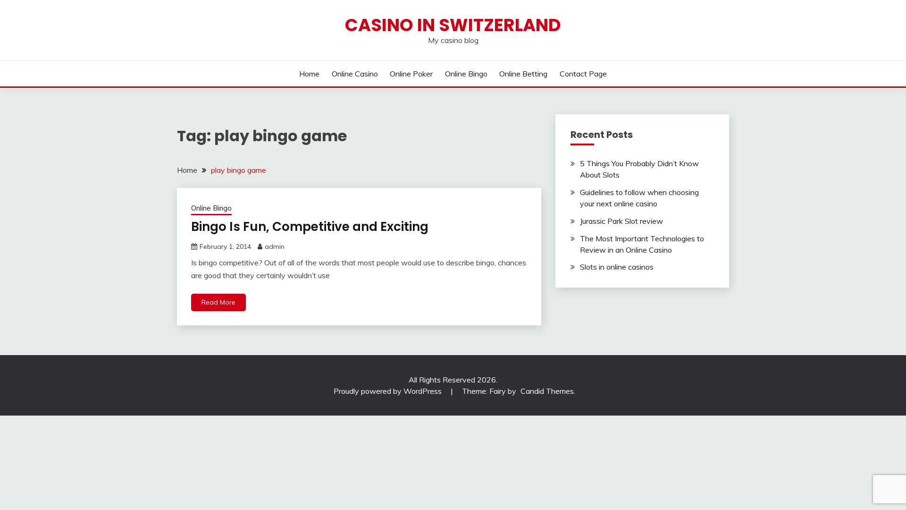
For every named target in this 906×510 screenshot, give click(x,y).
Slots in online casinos (617, 267)
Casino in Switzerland (453, 25)
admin (275, 246)
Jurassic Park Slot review (621, 221)
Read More (218, 302)
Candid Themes (547, 391)
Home (309, 73)
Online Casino (355, 73)
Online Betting (523, 73)
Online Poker (411, 73)
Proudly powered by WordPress (389, 391)
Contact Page (583, 73)
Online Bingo (466, 73)
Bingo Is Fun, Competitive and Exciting (309, 226)
